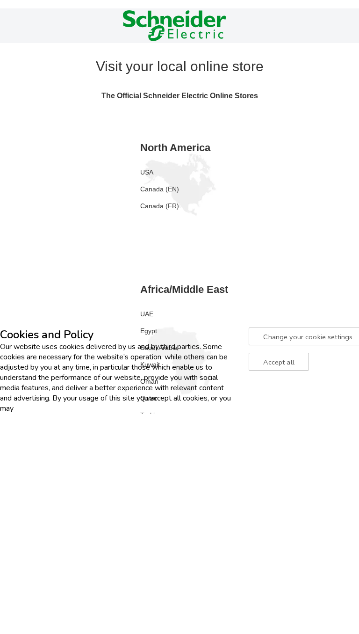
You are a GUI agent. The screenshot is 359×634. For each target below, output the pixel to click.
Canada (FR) (159, 206)
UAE (146, 314)
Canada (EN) (159, 189)
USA (146, 172)
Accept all (278, 362)
